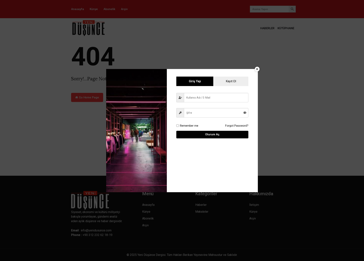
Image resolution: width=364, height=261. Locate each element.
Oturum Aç (212, 134)
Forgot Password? (236, 125)
